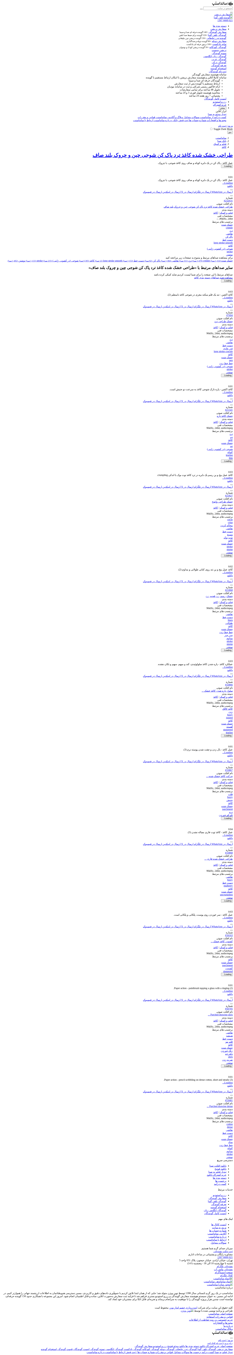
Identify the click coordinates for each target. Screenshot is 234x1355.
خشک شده (227, 224)
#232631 (228, 200)
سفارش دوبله (219, 41)
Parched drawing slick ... (220, 1014)
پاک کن (229, 236)
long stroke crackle (223, 351)
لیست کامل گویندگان (215, 98)
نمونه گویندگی (219, 53)
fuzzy (230, 714)
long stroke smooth (223, 242)
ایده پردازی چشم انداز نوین (183, 1307)
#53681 (229, 1100)
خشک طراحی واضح (222, 501)
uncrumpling (226, 894)
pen (231, 360)
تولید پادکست (219, 44)
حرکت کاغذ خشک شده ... (219, 776)
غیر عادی (228, 348)
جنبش (229, 800)
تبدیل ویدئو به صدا (217, 114)
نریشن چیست (219, 50)
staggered (228, 729)
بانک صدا (221, 141)
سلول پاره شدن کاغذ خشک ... (217, 690)
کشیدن (229, 968)
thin (231, 458)
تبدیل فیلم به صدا (217, 1172)
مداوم (230, 638)
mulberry (228, 885)
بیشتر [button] (222, 108)
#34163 (229, 935)
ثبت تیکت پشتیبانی (223, 1251)
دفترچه (229, 1054)
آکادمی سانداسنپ (217, 1233)
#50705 (229, 1008)
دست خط (227, 239)
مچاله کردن (226, 525)
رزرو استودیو (219, 101)
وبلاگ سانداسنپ (224, 1329)
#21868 (229, 590)
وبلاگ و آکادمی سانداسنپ (169, 117)
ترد (231, 230)
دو (231, 437)
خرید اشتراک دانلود (216, 1175)
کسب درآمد (220, 1184)
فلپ (230, 794)
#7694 (229, 315)
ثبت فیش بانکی (180, 120)
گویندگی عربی (218, 59)
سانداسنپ (221, 138)
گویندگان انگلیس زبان (215, 1210)
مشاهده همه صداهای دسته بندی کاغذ (213, 277)
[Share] (231, 189)
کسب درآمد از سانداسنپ (212, 117)
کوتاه (230, 452)
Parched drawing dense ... (220, 1106)
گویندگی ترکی (219, 62)
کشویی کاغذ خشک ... (222, 941)
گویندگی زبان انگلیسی (214, 56)
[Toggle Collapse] (231, 195)
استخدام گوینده (218, 68)
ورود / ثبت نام (225, 125)
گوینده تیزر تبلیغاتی (216, 38)
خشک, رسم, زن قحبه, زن (219, 596)
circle (230, 519)
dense (230, 1127)
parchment (227, 809)
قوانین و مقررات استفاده (220, 1316)
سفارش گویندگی (217, 32)
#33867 (229, 770)
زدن (230, 712)
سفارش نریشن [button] (218, 29)
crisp (230, 522)
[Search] (201, 9)
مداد (230, 1142)
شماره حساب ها (197, 120)
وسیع (230, 534)
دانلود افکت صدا (217, 1165)
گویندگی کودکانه (217, 47)
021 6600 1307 (225, 1257)
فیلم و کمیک (219, 144)
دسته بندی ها (219, 26)
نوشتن (229, 254)
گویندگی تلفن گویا (217, 35)
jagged (229, 717)
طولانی (229, 623)
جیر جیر (228, 635)
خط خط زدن (226, 363)
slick (230, 1056)
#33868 (229, 852)
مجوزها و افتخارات (216, 120)
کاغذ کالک (227, 709)
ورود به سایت (219, 1227)
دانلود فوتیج (220, 1168)
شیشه (229, 1035)
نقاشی (229, 233)
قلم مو (229, 1041)
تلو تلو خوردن (226, 815)
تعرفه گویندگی (218, 65)
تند (231, 446)
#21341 (229, 410)
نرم (231, 812)
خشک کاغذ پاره (225, 416)
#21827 (229, 495)
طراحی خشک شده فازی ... (218, 859)
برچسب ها (220, 1181)
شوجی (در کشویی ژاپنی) (220, 248)
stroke (230, 251)
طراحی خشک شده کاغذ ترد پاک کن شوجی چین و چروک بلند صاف (163, 155)
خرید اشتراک (219, 104)
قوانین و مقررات (146, 117)
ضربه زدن (227, 1059)
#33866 (229, 684)
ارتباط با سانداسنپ (143, 120)
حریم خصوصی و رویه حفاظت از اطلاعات (211, 1319)
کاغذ (224, 147)
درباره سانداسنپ (162, 120)
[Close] (231, 1338)
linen (230, 620)
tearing (229, 455)
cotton (230, 1124)
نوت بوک (228, 537)
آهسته (229, 726)
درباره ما (228, 1326)
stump (230, 549)
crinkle (229, 227)
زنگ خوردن (227, 1051)
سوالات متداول (191, 117)
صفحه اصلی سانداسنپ (220, 1313)
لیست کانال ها (218, 1224)
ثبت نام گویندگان (217, 71)
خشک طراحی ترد (223, 321)
